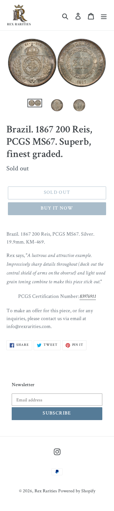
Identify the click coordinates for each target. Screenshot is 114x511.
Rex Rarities (45, 491)
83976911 (88, 296)
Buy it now (57, 208)
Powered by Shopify (76, 491)
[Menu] (103, 15)
